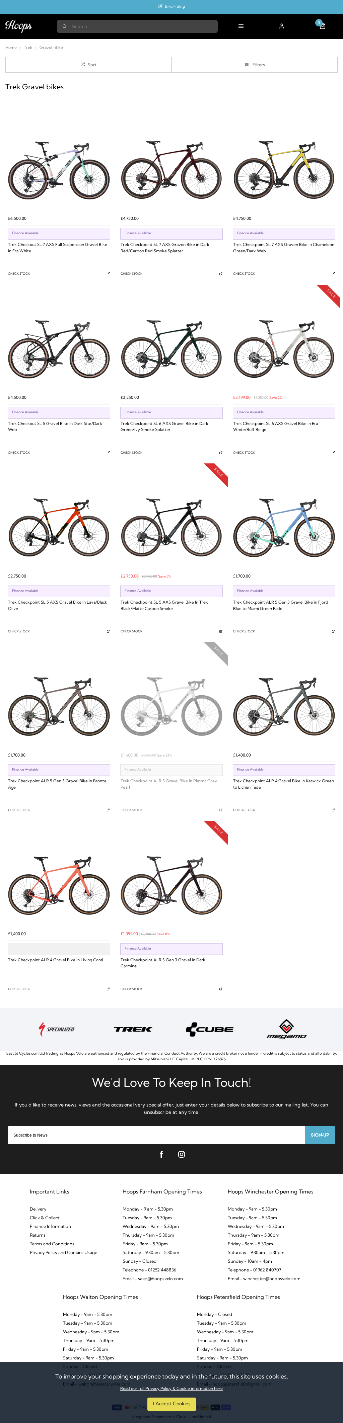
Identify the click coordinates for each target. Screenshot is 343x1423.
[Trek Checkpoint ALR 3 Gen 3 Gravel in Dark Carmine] (171, 877)
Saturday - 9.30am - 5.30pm (151, 1253)
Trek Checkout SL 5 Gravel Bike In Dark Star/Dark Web (55, 427)
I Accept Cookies (171, 1404)
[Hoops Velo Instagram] (181, 1154)
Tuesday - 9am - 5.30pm (147, 1218)
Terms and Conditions (52, 1244)
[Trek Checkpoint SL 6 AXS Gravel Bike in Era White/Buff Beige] (284, 341)
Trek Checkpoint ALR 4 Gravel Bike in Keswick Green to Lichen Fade (283, 784)
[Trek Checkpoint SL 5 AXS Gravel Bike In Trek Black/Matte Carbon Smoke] (171, 519)
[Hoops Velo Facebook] (161, 1154)
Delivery (38, 1209)
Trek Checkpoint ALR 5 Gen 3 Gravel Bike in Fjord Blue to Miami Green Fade (280, 606)
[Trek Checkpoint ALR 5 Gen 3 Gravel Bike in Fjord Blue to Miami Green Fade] (284, 519)
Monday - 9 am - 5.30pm (148, 1209)
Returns (38, 1235)
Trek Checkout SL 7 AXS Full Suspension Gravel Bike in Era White (57, 248)
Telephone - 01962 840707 (254, 1270)
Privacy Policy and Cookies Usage (63, 1253)
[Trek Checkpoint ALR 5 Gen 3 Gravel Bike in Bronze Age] (59, 698)
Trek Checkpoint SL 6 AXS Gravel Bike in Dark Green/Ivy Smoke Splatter (164, 427)
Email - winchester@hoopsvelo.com (264, 1279)
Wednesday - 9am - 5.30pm (151, 1227)
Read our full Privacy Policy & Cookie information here (171, 1389)
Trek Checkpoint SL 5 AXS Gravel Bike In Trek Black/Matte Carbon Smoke (164, 606)
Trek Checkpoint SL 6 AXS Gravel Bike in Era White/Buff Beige (275, 427)
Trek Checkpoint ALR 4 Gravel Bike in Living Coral (55, 960)
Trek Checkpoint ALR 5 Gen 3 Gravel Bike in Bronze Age (57, 784)
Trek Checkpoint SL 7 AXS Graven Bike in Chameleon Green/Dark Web (283, 248)
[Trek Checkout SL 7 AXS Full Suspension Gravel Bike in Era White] (59, 162)
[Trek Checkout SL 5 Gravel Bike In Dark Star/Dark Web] (59, 341)
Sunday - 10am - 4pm (250, 1261)
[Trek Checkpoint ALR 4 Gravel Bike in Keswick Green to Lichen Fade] (284, 698)
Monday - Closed (214, 1315)
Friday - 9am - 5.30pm (145, 1244)
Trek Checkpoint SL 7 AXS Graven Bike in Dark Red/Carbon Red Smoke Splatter (165, 248)
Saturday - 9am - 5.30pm (88, 1358)
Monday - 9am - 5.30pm (252, 1209)
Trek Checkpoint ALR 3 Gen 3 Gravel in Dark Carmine (163, 963)
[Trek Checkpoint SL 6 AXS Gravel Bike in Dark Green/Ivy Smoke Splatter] (171, 341)
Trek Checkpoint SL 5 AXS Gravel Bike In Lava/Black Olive (57, 606)
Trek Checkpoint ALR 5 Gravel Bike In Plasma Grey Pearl (169, 784)
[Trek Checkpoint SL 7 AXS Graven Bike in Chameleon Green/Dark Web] (284, 162)
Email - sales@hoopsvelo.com (153, 1279)
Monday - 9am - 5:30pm (87, 1315)
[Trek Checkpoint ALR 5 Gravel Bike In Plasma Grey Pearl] (171, 698)
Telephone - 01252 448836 (149, 1270)
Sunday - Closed (139, 1261)
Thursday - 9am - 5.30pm (148, 1235)
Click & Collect (45, 1218)
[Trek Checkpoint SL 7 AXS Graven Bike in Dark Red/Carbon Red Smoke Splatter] (171, 162)
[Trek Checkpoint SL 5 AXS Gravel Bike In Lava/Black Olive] (59, 519)
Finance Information (50, 1227)
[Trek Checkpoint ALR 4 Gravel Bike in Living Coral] (59, 877)
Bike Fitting (175, 7)
